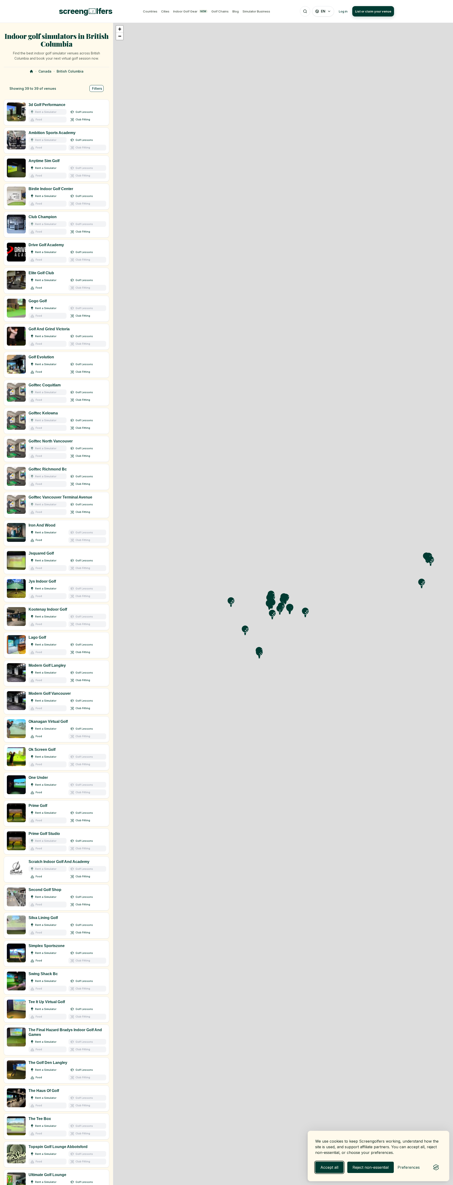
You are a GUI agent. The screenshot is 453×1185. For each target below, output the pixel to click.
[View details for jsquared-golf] (56, 561)
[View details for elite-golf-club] (56, 281)
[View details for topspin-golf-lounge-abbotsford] (56, 1154)
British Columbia (70, 71)
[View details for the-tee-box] (56, 1126)
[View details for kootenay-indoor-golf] (56, 617)
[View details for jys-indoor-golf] (56, 589)
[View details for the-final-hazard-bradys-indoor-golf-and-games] (56, 1040)
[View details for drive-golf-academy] (56, 253)
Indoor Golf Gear (189, 11)
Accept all (329, 1167)
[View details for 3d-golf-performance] (56, 112)
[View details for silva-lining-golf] (56, 925)
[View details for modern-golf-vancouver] (56, 701)
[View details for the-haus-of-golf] (56, 1098)
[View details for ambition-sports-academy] (56, 140)
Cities (165, 11)
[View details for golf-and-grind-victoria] (56, 337)
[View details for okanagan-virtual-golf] (56, 729)
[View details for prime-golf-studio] (56, 841)
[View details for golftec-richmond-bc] (56, 477)
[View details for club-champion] (56, 224)
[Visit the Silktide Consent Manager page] (436, 1167)
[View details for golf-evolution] (56, 365)
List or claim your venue (373, 11)
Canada (44, 71)
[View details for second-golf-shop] (56, 897)
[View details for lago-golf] (56, 645)
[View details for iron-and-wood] (56, 533)
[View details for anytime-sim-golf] (56, 168)
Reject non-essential (370, 1167)
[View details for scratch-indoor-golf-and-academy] (56, 869)
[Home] (31, 71)
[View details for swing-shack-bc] (56, 981)
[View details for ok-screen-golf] (56, 757)
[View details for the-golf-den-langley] (56, 1070)
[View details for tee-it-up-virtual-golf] (56, 1009)
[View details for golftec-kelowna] (56, 421)
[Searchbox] (305, 11)
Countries (150, 11)
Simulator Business (256, 11)
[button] (119, 29)
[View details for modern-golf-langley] (56, 673)
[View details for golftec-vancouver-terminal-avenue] (56, 505)
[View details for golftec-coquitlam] (56, 393)
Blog (235, 11)
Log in (343, 11)
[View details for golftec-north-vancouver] (56, 449)
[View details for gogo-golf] (56, 309)
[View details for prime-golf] (56, 813)
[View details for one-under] (56, 785)
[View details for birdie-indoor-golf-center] (56, 196)
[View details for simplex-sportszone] (56, 953)
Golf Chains (220, 11)
